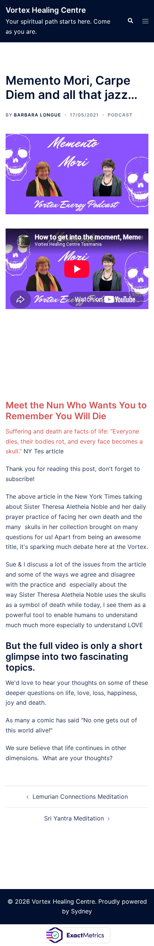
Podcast (120, 115)
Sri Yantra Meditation (74, 818)
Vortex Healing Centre (46, 10)
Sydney (81, 911)
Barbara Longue (37, 115)
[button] (130, 21)
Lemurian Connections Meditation (80, 796)
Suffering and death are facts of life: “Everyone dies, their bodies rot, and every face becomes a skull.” (74, 441)
